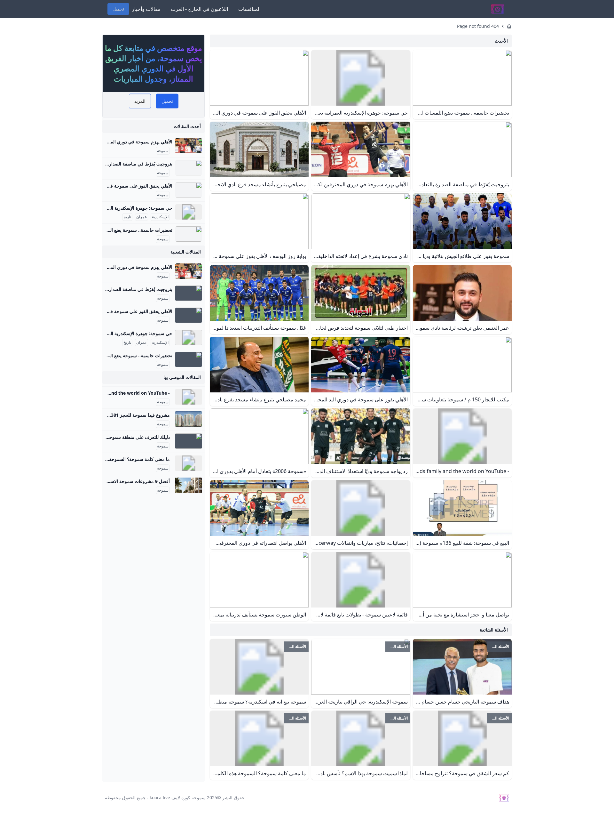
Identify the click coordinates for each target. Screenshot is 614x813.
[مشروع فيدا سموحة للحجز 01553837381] (188, 419)
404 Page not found (478, 26)
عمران (141, 217)
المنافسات (249, 8)
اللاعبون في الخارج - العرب (199, 8)
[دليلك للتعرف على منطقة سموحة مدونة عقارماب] (188, 441)
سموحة (163, 150)
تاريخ (127, 217)
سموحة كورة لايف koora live (177, 797)
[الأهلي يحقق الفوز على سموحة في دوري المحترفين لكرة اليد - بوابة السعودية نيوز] (188, 189)
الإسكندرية (160, 217)
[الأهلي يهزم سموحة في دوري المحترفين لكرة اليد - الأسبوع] (188, 145)
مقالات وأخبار (146, 8)
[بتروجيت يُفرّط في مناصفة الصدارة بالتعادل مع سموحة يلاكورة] (188, 167)
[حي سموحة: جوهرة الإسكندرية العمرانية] (188, 212)
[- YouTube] (188, 397)
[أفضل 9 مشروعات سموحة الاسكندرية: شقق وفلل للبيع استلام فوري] (188, 485)
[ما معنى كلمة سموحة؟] (188, 463)
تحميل (118, 9)
